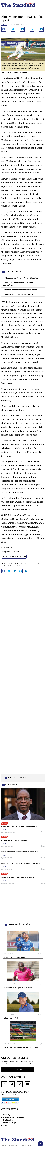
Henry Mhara (10, 953)
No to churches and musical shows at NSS (21, 1047)
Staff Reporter (7, 858)
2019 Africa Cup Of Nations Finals (14, 556)
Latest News (11, 784)
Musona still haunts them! (14, 957)
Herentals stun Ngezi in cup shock (18, 988)
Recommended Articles (19, 924)
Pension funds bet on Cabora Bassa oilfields (21, 290)
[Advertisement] (23, 677)
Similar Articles (17, 777)
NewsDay (6, 1115)
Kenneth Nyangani (8, 883)
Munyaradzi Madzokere (13, 984)
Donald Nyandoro (8, 846)
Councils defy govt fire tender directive (19, 294)
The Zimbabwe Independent (13, 1117)
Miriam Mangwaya (9, 832)
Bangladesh (6, 552)
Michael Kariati (10, 1044)
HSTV (5, 1125)
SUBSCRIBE (18, 1070)
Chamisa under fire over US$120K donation (21, 278)
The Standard (8, 1120)
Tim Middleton (10, 1014)
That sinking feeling (12, 1018)
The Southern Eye (9, 1123)
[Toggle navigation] (42, 5)
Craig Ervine (17, 552)
